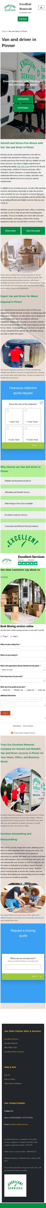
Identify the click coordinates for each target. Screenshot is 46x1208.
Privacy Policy (9, 1079)
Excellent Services (11, 1039)
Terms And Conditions (12, 1083)
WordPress (30, 1206)
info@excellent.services (19, 1124)
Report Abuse (17, 726)
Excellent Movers (11, 1043)
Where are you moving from (13, 644)
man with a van (23, 166)
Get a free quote (33, 231)
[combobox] (23, 670)
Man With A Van (10, 1047)
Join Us (7, 1075)
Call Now (23, 19)
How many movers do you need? (14, 676)
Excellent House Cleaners (14, 1052)
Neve (14, 1206)
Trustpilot (4, 577)
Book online (10, 231)
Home (4, 31)
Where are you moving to (12, 655)
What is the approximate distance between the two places (23, 665)
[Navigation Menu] (41, 8)
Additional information (8, 695)
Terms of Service (28, 726)
